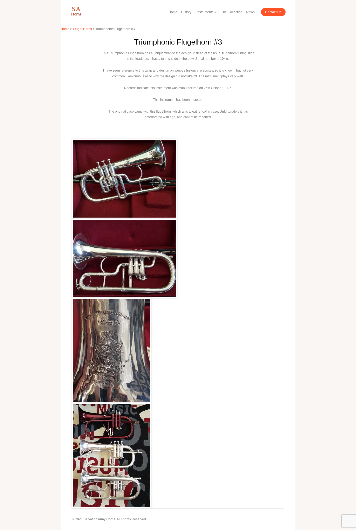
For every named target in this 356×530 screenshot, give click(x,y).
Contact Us (273, 12)
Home (173, 12)
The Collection (231, 12)
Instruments (205, 12)
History (186, 12)
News (250, 12)
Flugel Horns (82, 29)
